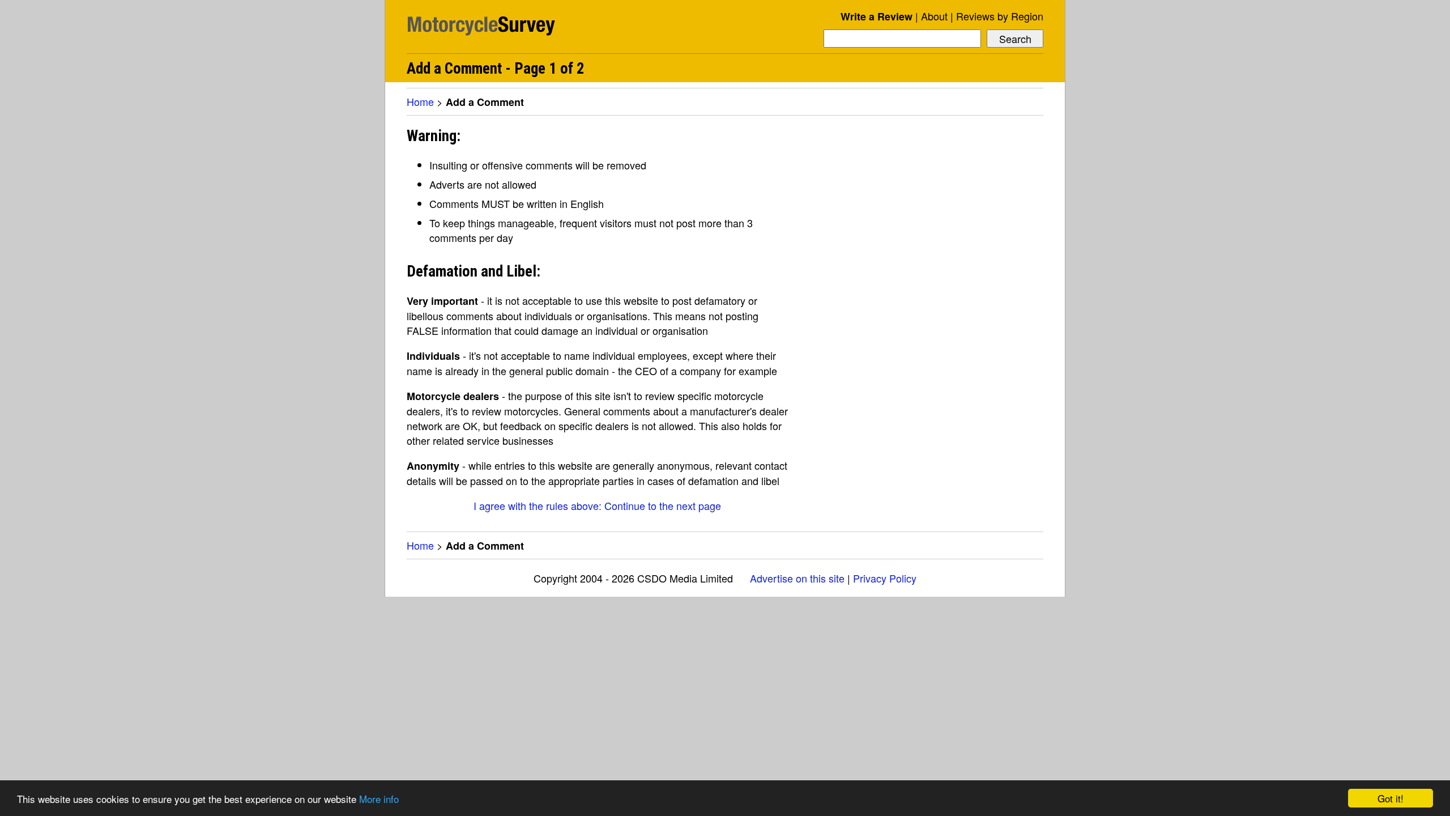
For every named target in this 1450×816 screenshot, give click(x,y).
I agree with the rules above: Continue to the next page (597, 505)
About (934, 15)
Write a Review (876, 16)
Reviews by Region (999, 15)
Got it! (1391, 798)
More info (379, 799)
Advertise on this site (797, 578)
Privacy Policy (884, 578)
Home (420, 101)
